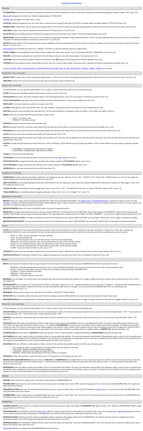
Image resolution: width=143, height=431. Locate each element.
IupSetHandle (85, 201)
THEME (98, 68)
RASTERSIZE (8, 49)
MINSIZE (48, 68)
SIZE (68, 68)
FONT (19, 68)
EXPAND (6, 19)
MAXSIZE (55, 68)
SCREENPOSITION (29, 68)
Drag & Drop (41, 411)
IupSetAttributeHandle (100, 201)
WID (61, 68)
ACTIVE (6, 68)
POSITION (40, 68)
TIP (64, 68)
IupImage (6, 203)
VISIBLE (92, 68)
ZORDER (85, 68)
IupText (90, 384)
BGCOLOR (7, 16)
